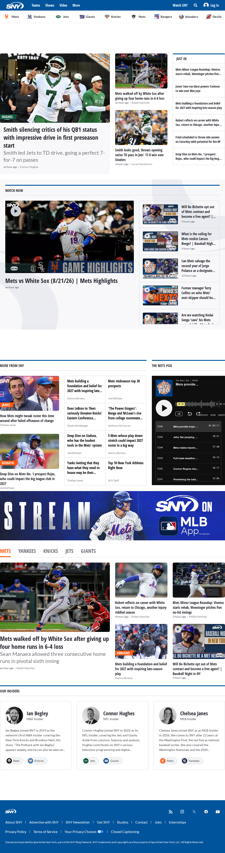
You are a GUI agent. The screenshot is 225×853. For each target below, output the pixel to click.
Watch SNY (180, 5)
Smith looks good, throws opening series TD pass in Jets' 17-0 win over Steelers (139, 155)
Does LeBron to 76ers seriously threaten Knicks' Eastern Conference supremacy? (84, 415)
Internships (177, 822)
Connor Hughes (29, 167)
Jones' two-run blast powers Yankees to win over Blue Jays (198, 88)
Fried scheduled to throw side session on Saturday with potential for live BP (198, 139)
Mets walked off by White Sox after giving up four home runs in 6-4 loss (139, 96)
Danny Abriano (76, 398)
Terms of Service (45, 831)
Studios (122, 822)
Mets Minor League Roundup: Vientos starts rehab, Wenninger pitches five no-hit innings (198, 73)
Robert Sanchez (141, 102)
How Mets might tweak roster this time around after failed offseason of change (27, 418)
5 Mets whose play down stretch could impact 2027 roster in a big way (125, 440)
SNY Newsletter (78, 822)
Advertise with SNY (44, 822)
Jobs (158, 822)
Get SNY (103, 822)
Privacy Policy (15, 831)
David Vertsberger (77, 425)
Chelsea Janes (8, 425)
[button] (211, 5)
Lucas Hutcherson (141, 164)
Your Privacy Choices (80, 831)
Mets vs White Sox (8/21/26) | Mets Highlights (61, 280)
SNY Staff (113, 480)
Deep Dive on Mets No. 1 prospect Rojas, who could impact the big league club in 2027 (199, 158)
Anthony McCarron (119, 425)
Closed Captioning (125, 831)
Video (63, 5)
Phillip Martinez (198, 616)
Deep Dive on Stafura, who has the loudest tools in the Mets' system (84, 440)
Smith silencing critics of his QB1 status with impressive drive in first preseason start (51, 137)
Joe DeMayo (7, 488)
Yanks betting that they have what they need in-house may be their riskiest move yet (83, 470)
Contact (141, 822)
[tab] (5, 551)
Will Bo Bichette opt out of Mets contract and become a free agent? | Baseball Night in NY (197, 669)
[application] (69, 237)
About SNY (13, 822)
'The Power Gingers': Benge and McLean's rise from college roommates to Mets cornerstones (124, 415)
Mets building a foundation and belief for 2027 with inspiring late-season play (199, 105)
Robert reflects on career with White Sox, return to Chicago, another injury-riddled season (198, 124)
